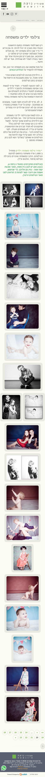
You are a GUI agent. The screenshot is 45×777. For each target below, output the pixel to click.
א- (7, 9)
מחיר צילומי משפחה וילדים (28, 150)
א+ (3, 8)
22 (26, 738)
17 (10, 732)
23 (21, 738)
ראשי (33, 20)
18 (5, 732)
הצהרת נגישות (22, 769)
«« (42, 732)
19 (42, 738)
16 (15, 732)
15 (21, 732)
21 (32, 738)
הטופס (20, 767)
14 (26, 732)
